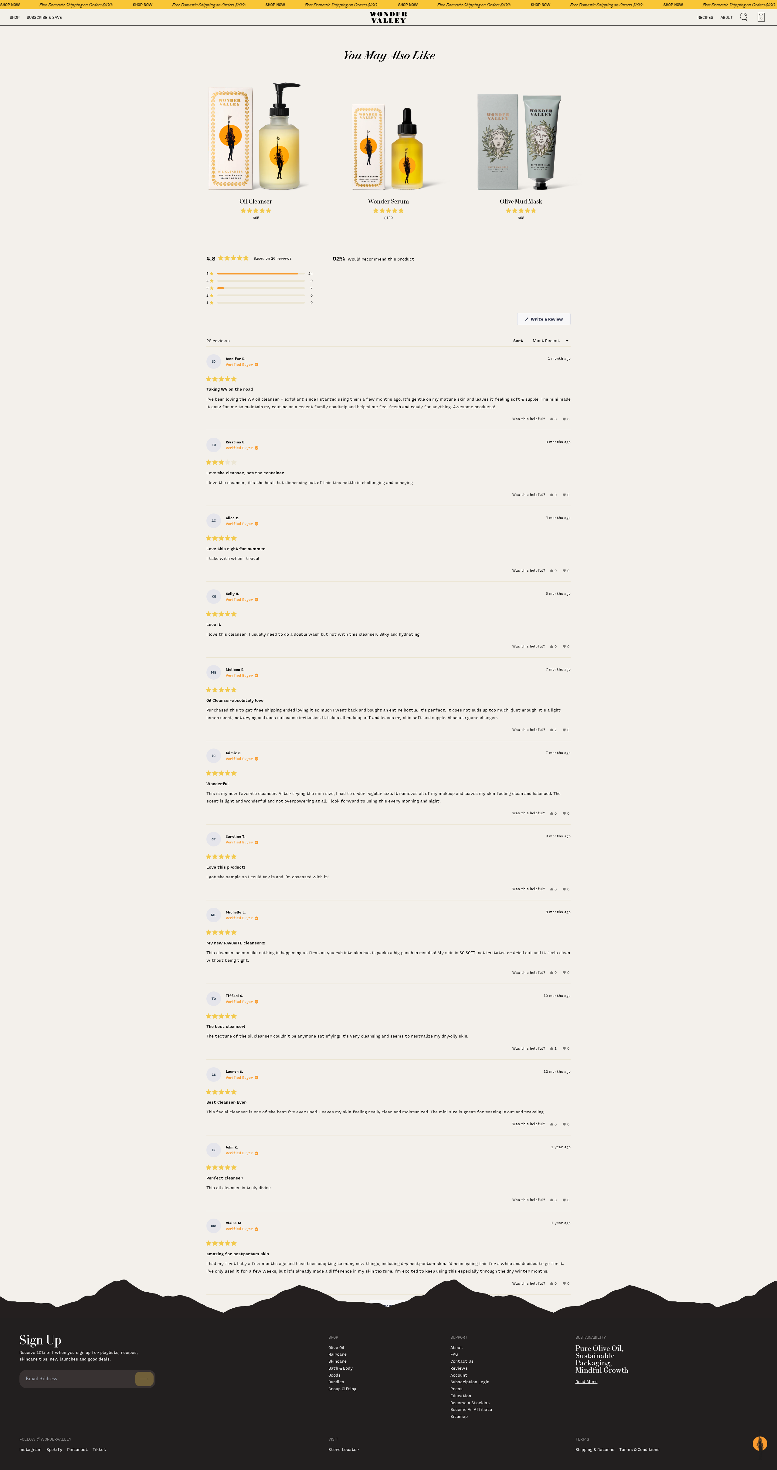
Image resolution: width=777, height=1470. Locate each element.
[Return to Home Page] (388, 17)
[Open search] (744, 17)
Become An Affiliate (471, 1409)
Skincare (337, 1361)
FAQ (454, 1354)
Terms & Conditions (639, 1449)
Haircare (337, 1354)
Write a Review (550, 320)
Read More (586, 1381)
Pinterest (77, 1449)
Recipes (705, 17)
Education (460, 1395)
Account (458, 1375)
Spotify (54, 1449)
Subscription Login (469, 1381)
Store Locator (343, 1449)
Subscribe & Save (44, 17)
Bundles (336, 1381)
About (727, 17)
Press (456, 1388)
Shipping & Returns (594, 1449)
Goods (334, 1375)
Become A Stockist (470, 1402)
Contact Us (461, 1361)
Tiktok (99, 1449)
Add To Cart (256, 223)
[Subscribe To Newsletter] (144, 1379)
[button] (255, 211)
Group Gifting (342, 1388)
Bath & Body (340, 1368)
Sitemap (459, 1416)
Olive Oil (336, 1347)
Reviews (459, 1368)
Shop (14, 17)
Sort (518, 340)
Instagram (30, 1449)
